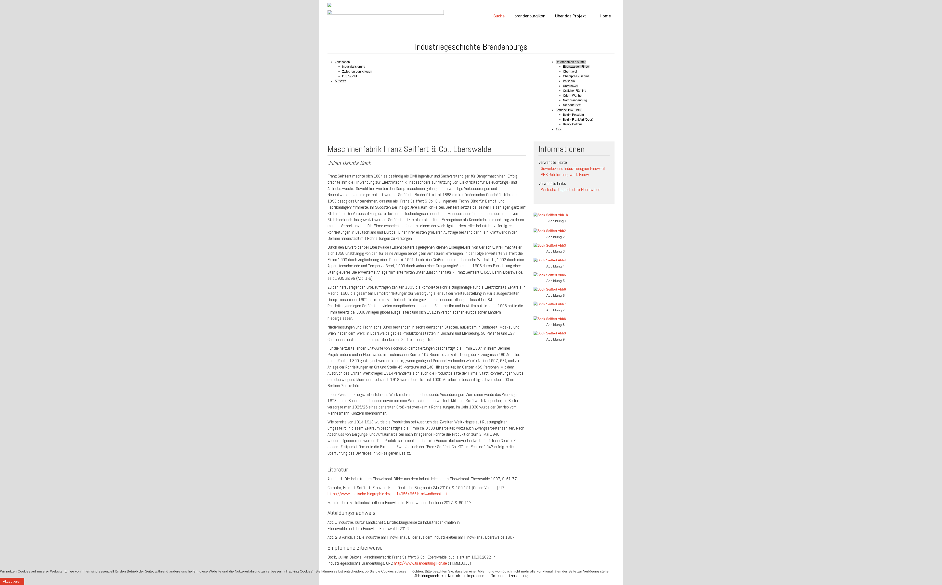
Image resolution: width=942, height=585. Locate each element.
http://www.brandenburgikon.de (420, 563)
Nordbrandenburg (575, 100)
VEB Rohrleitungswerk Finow (565, 175)
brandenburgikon (529, 15)
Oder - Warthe (572, 95)
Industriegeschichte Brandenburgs (471, 46)
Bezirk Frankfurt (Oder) (578, 119)
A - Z (559, 129)
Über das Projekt (570, 15)
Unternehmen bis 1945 (571, 62)
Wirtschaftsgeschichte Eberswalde (570, 189)
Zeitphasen (342, 62)
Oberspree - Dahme (576, 76)
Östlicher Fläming (574, 90)
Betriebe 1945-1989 (569, 110)
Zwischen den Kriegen (357, 71)
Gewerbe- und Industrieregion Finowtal (573, 168)
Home (605, 15)
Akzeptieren (12, 581)
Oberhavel (570, 71)
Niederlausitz (572, 105)
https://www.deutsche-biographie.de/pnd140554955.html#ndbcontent (387, 493)
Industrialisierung (353, 66)
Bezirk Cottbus (572, 124)
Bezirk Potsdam (573, 114)
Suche (499, 15)
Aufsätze (340, 81)
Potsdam (569, 81)
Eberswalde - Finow (576, 66)
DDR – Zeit (349, 76)
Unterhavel (570, 86)
